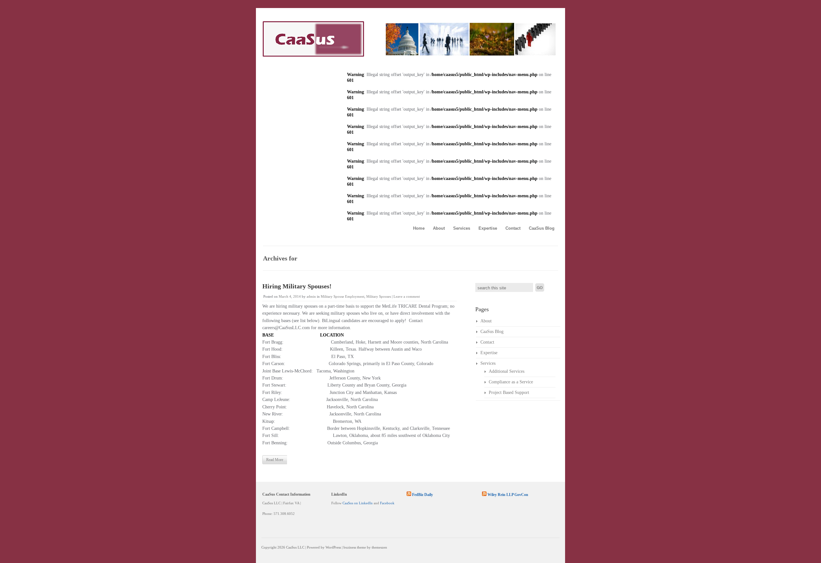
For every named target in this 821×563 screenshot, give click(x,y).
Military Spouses (378, 296)
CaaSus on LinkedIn (358, 503)
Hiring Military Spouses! (297, 286)
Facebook (387, 503)
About (439, 228)
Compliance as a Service (511, 382)
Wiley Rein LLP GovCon (507, 494)
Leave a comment (407, 296)
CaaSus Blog (541, 228)
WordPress (333, 547)
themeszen (379, 547)
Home (419, 228)
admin (311, 296)
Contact (513, 228)
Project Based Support (509, 392)
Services (461, 228)
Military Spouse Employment (342, 296)
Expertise (487, 228)
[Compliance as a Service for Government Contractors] (409, 55)
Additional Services (506, 371)
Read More (274, 459)
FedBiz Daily (422, 494)
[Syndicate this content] (409, 494)
